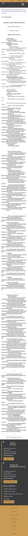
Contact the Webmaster (14, 515)
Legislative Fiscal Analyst (9, 491)
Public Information (9, 501)
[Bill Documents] (14, 11)
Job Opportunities (14, 518)
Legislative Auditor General (10, 489)
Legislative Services (8, 496)
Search (12, 0)
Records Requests (14, 508)
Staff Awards (6, 498)
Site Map (14, 522)
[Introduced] (4, 11)
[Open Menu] (23, 4)
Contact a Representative (10, 481)
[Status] (8, 11)
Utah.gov (14, 533)
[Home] (10, 5)
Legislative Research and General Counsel (13, 493)
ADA (14, 529)
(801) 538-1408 (12, 453)
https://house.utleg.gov (9, 478)
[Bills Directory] (18, 437)
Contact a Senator (9, 458)
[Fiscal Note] (21, 11)
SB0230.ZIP (23, 9)
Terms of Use (14, 526)
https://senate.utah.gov (9, 455)
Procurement (14, 511)
